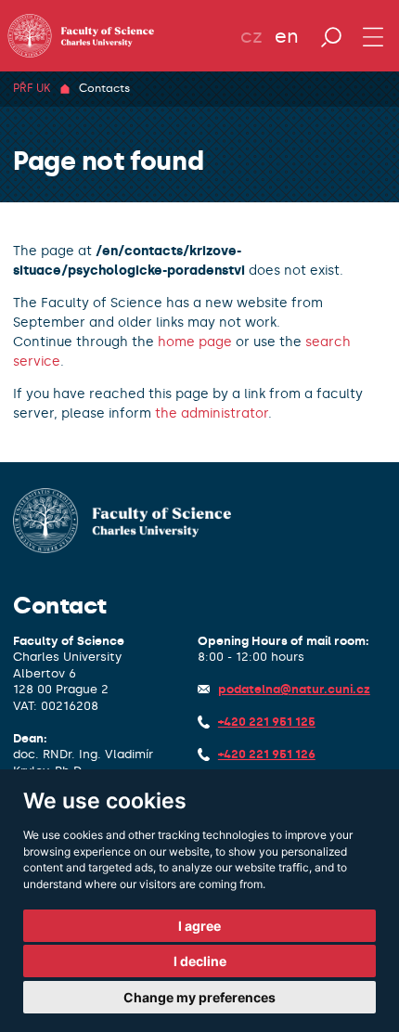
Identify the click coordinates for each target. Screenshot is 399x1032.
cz (251, 36)
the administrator (211, 413)
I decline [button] (200, 961)
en (287, 36)
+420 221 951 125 (266, 722)
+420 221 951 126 (266, 754)
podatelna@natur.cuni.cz (294, 689)
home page (195, 342)
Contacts (104, 88)
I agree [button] (199, 926)
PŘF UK (31, 88)
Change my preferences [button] (199, 997)
